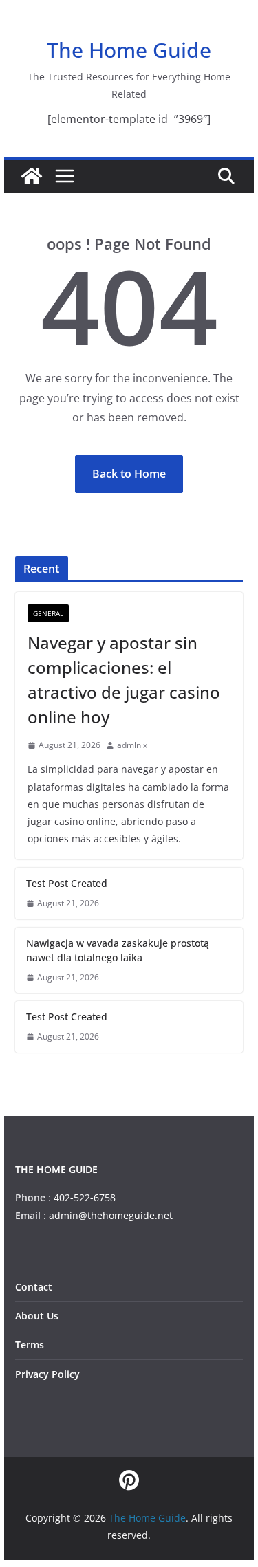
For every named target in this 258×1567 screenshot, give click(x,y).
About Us (36, 1315)
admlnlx (132, 745)
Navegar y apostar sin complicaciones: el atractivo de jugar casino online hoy (124, 679)
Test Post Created (66, 883)
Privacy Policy (47, 1374)
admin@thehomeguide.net (111, 1215)
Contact (33, 1286)
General (48, 613)
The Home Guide (129, 50)
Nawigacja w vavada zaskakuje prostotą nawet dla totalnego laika (117, 950)
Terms (29, 1344)
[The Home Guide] (31, 176)
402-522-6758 (85, 1197)
